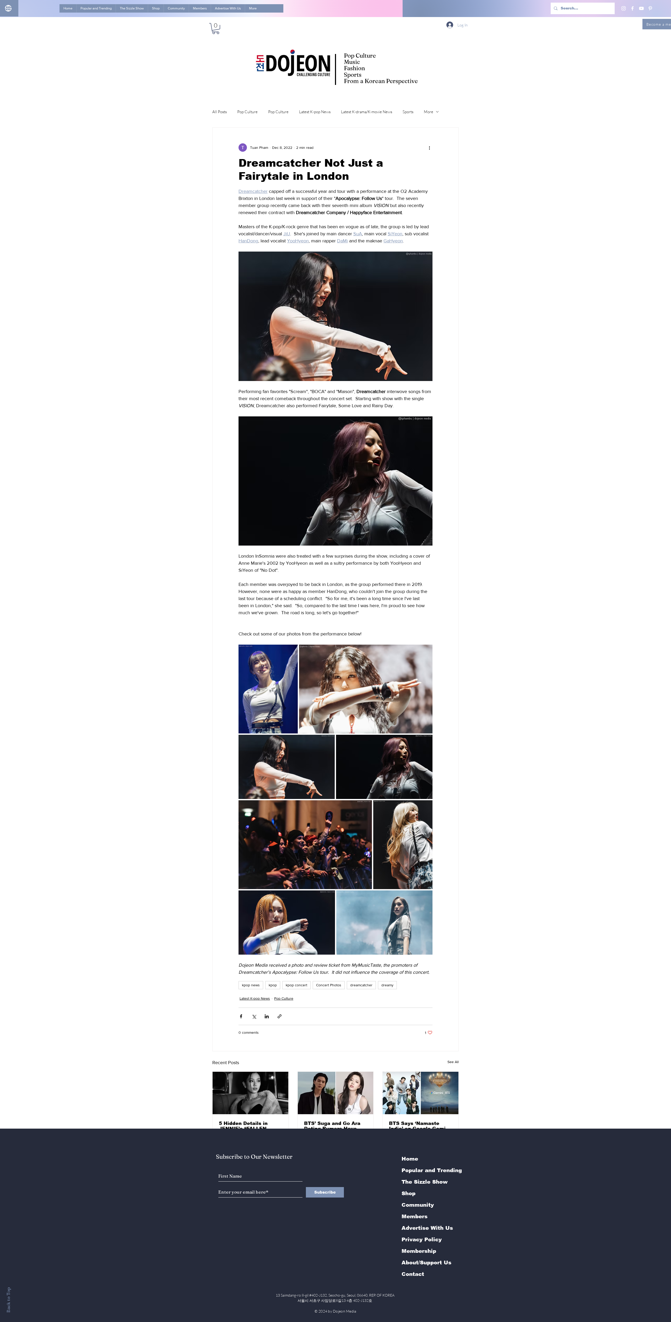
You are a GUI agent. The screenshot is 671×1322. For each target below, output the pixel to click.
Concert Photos (328, 985)
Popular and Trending (432, 1170)
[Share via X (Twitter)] (253, 1016)
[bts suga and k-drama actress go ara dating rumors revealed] (336, 1093)
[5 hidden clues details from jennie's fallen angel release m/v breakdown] (250, 1093)
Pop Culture (247, 111)
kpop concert (296, 985)
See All (453, 1062)
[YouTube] (641, 8)
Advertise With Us (427, 1228)
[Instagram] (623, 8)
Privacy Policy (422, 1239)
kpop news (251, 985)
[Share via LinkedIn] (266, 1016)
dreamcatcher (361, 985)
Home (410, 1159)
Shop (408, 1193)
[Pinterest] (650, 8)
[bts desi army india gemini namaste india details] (420, 1093)
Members (415, 1216)
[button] (215, 28)
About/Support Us (426, 1262)
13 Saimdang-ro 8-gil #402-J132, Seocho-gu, (335, 1295)
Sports (408, 111)
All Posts (219, 111)
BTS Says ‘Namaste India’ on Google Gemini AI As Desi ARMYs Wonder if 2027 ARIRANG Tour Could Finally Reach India (419, 1126)
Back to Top (8, 1300)
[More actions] (429, 147)
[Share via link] (279, 1016)
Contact (413, 1274)
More (428, 111)
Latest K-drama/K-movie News (366, 111)
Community (418, 1205)
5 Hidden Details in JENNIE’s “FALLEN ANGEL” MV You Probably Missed (243, 1126)
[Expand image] (268, 689)
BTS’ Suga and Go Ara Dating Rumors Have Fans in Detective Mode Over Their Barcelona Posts (334, 1126)
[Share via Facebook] (241, 1016)
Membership (419, 1251)
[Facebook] (632, 8)
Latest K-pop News (315, 111)
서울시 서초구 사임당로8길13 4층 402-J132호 (335, 1300)
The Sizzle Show (425, 1182)
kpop (273, 985)
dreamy (387, 985)
